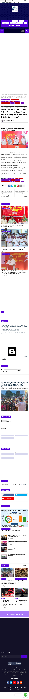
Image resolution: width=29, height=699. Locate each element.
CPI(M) (13, 101)
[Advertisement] (14, 48)
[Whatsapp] (15, 186)
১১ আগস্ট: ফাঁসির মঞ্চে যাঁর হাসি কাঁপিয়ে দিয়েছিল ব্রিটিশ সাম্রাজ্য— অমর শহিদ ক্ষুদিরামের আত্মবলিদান (17, 536)
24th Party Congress (6, 99)
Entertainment (13, 23)
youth (6, 94)
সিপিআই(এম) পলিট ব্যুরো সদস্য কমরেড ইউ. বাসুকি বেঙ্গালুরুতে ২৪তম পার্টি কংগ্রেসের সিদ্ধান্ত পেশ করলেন (13, 225)
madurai (12, 103)
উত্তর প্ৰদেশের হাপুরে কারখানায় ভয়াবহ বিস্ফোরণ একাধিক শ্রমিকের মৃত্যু (13, 325)
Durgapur (11, 25)
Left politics (17, 25)
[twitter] (21, 436)
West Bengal (20, 23)
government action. (5, 103)
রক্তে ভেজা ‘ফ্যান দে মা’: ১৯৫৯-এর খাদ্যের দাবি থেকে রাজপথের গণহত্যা (21, 581)
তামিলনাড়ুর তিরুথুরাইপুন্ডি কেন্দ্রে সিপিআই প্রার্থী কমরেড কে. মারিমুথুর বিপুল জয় (16, 555)
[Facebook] (9, 186)
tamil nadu (18, 103)
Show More (25, 565)
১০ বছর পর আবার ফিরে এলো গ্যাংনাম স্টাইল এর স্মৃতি (10, 330)
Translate (25, 484)
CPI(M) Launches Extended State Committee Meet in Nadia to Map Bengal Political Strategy (7, 602)
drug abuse (18, 101)
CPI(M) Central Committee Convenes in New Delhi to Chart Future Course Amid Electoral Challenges (14, 248)
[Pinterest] (18, 186)
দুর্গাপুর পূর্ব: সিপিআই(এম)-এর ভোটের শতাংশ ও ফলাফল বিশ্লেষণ (10, 530)
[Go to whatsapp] (25, 695)
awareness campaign (6, 101)
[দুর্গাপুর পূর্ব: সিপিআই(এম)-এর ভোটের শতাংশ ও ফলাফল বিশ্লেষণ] (14, 518)
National (21, 21)
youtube (9, 498)
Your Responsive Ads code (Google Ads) (14, 614)
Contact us (15, 687)
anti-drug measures (15, 99)
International (6, 23)
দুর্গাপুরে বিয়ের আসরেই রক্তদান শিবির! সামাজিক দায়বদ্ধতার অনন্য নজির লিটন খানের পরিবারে (17, 542)
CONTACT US (15, 21)
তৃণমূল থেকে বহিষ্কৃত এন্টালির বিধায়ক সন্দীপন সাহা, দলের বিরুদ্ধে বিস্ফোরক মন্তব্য (17, 548)
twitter (22, 495)
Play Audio (3, 0)
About (9, 687)
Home (2, 94)
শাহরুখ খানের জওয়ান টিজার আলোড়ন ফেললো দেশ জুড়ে (10, 329)
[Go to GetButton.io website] (25, 697)
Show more (25, 203)
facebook (9, 495)
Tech (25, 23)
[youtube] (7, 438)
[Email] (20, 186)
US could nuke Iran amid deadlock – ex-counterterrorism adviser (21, 601)
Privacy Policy (23, 687)
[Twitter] (12, 186)
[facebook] (7, 436)
